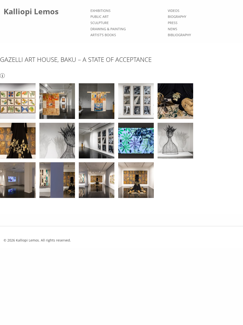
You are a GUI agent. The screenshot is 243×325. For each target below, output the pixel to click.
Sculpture (99, 22)
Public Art (99, 17)
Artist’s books (103, 35)
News (172, 29)
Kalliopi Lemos (31, 11)
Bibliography (179, 35)
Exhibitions (100, 10)
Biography (177, 17)
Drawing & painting (108, 29)
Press (173, 22)
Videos (173, 10)
